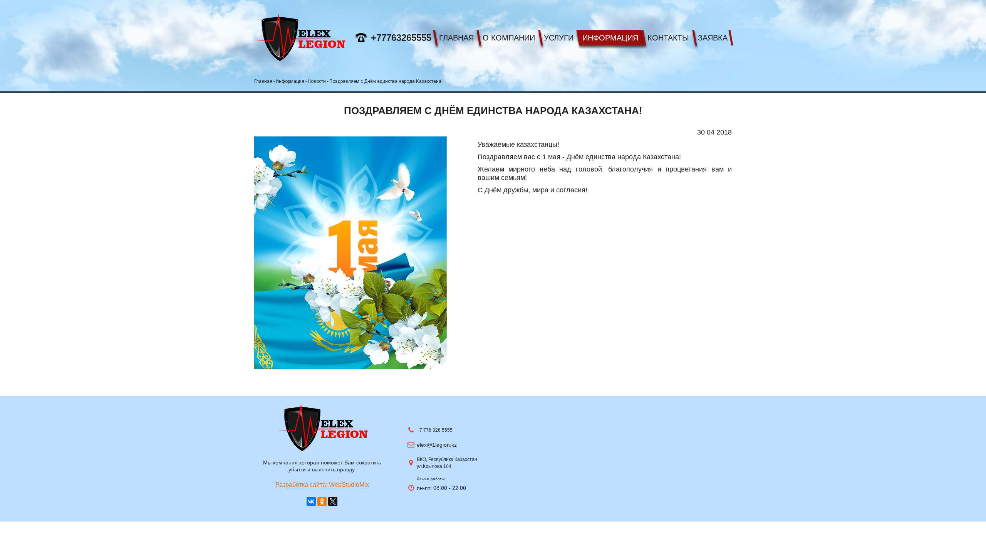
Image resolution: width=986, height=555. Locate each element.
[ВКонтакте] (311, 501)
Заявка (713, 38)
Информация (610, 38)
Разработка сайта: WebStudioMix (322, 484)
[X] (332, 501)
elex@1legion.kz (437, 445)
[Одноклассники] (322, 501)
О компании (509, 38)
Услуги (558, 38)
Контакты (668, 38)
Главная (456, 38)
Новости (317, 81)
